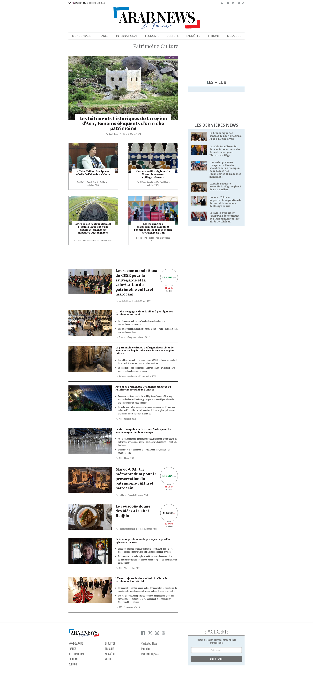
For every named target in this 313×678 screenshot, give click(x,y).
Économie (152, 36)
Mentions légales (150, 654)
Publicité (145, 649)
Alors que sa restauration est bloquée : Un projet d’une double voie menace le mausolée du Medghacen (93, 228)
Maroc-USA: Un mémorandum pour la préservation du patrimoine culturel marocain (136, 479)
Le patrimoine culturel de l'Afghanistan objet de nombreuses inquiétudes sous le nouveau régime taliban (144, 350)
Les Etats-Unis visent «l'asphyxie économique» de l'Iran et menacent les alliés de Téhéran (224, 217)
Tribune (213, 36)
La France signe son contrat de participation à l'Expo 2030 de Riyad (225, 136)
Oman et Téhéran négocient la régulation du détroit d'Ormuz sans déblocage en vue (225, 202)
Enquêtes (193, 36)
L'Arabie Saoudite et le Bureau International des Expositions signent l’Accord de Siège (224, 151)
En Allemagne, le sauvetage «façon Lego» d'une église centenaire (143, 541)
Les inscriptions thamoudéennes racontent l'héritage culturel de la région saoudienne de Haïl (153, 228)
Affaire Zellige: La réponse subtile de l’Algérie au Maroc (93, 173)
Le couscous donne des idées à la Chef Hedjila (132, 511)
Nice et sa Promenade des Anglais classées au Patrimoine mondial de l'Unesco (143, 388)
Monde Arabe (81, 36)
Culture (173, 36)
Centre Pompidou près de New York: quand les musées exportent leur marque (143, 431)
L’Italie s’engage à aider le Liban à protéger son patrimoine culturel (144, 313)
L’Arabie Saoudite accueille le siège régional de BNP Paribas (225, 186)
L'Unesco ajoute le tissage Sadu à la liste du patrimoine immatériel (141, 580)
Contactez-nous (149, 643)
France (103, 36)
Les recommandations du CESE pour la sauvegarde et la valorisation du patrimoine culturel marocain (136, 282)
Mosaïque (234, 36)
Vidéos (108, 659)
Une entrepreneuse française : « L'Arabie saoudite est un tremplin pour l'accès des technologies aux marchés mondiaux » (225, 169)
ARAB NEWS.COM (80, 3)
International (126, 36)
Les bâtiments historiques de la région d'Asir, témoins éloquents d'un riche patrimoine (123, 124)
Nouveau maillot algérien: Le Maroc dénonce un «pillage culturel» (153, 174)
